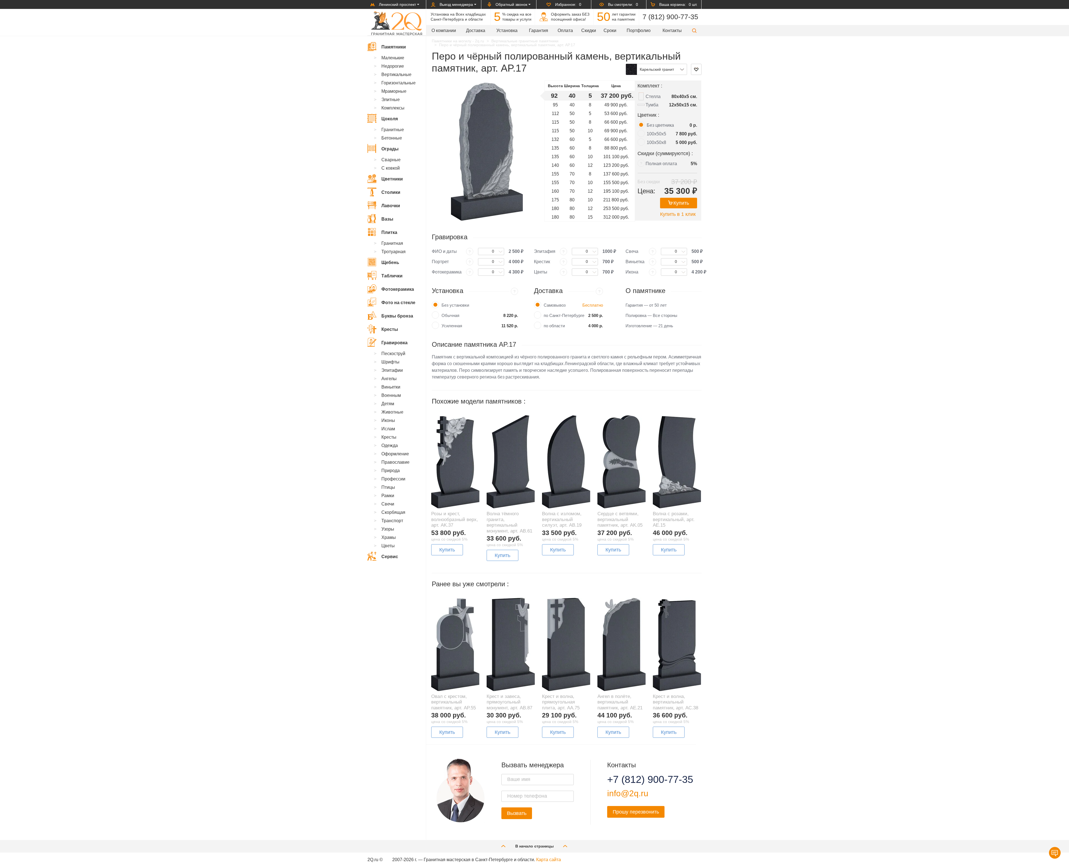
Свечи (387, 504)
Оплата (565, 30)
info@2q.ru (627, 793)
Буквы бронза (397, 316)
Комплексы (392, 108)
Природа (390, 470)
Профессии (393, 479)
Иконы (388, 420)
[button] (694, 30)
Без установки (455, 305)
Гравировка (394, 342)
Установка (507, 30)
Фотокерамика (397, 289)
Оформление (395, 453)
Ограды (390, 148)
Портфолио (639, 30)
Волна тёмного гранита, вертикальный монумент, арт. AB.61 (509, 522)
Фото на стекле (398, 302)
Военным (391, 395)
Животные (392, 412)
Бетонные (391, 138)
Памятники (393, 47)
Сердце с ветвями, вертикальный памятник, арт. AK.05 (620, 519)
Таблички (392, 275)
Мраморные (393, 91)
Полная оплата (661, 163)
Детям (387, 403)
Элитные (390, 99)
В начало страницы (534, 846)
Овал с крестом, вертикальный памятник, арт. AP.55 (453, 702)
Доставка (475, 30)
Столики (390, 192)
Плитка (389, 232)
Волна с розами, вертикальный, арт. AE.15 (674, 519)
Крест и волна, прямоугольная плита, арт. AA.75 (561, 702)
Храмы (388, 537)
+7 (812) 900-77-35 (643, 779)
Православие (395, 462)
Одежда (389, 445)
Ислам (388, 428)
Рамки (387, 495)
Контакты (672, 30)
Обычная (450, 315)
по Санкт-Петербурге (564, 315)
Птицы (388, 487)
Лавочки (390, 205)
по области (554, 325)
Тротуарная (393, 251)
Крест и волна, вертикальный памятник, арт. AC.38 (675, 702)
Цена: (646, 191)
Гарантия (538, 30)
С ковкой (390, 168)
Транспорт (392, 520)
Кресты (389, 329)
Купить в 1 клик (678, 214)
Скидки (588, 30)
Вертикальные (396, 74)
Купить (681, 203)
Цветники (392, 179)
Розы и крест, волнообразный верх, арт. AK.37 (454, 519)
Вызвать (516, 813)
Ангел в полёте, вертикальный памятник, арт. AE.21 (620, 702)
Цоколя (389, 118)
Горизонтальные (398, 82)
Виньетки (390, 387)
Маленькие (392, 57)
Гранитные (392, 129)
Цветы (388, 545)
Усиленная (452, 325)
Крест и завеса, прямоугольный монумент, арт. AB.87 (509, 702)
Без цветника (660, 125)
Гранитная (392, 243)
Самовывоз (555, 305)
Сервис (389, 556)
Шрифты (390, 362)
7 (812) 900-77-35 (670, 16)
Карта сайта (548, 859)
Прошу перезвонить (636, 812)
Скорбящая (393, 512)
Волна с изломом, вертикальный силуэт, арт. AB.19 (562, 519)
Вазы (387, 219)
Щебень (390, 262)
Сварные (391, 159)
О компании (443, 30)
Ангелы (389, 378)
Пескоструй (393, 353)
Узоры (387, 529)
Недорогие (392, 66)
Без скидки (649, 181)
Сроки (610, 30)
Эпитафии (392, 370)
